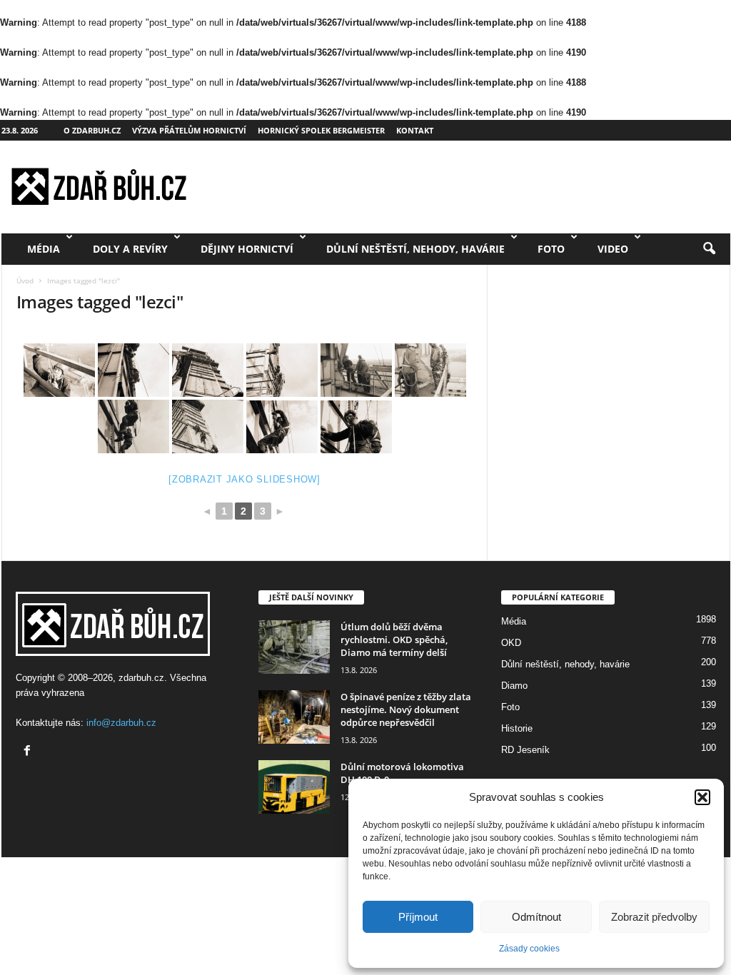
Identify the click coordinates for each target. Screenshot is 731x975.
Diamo (514, 685)
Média (43, 249)
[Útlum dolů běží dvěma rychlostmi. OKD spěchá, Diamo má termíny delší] (294, 647)
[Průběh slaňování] (133, 426)
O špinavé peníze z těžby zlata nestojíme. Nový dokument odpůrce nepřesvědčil (406, 709)
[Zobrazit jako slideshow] (244, 479)
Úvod (25, 281)
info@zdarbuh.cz (121, 722)
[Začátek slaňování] (59, 370)
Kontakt (414, 130)
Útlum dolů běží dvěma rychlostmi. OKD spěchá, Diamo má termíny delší (394, 639)
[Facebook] (29, 752)
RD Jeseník (525, 749)
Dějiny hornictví (247, 249)
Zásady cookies (529, 949)
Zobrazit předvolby (654, 917)
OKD (511, 642)
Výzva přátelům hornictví (189, 130)
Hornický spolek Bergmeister (321, 130)
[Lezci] (282, 426)
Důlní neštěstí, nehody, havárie (415, 249)
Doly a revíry (130, 249)
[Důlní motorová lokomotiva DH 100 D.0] (294, 787)
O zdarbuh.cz (92, 130)
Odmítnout (536, 917)
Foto (551, 249)
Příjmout (418, 917)
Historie (517, 728)
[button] (702, 797)
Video (613, 249)
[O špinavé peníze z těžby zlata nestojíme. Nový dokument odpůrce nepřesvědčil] (294, 717)
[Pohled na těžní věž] (133, 370)
